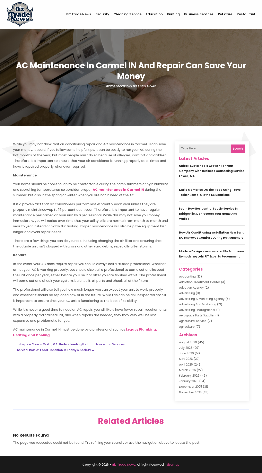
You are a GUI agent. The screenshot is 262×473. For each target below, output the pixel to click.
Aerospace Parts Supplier (197, 315)
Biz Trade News (78, 14)
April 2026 (186, 364)
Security (102, 14)
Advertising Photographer (197, 310)
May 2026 (186, 359)
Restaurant (246, 14)
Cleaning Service (127, 14)
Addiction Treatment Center (199, 282)
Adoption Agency (191, 288)
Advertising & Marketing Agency (202, 299)
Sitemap (173, 464)
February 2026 (189, 376)
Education (154, 14)
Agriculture (187, 327)
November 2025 (190, 392)
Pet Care (225, 14)
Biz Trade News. (124, 464)
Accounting (187, 276)
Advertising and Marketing (197, 304)
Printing (173, 14)
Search (238, 149)
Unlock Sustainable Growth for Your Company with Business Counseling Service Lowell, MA (211, 171)
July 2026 (185, 348)
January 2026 (188, 381)
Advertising (187, 293)
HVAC (152, 86)
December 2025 (190, 387)
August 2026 (188, 342)
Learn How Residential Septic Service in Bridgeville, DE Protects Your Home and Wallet (208, 214)
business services (198, 14)
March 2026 (187, 370)
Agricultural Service (193, 321)
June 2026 (186, 353)
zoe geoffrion (120, 86)
